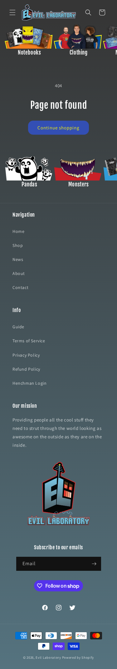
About (18, 273)
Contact (20, 287)
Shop (17, 245)
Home (18, 231)
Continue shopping (58, 128)
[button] (12, 12)
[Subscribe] (94, 564)
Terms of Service (28, 341)
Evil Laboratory (48, 657)
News (17, 259)
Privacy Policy (26, 355)
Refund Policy (26, 369)
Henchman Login (29, 383)
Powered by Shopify (78, 657)
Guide (18, 327)
